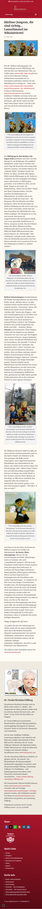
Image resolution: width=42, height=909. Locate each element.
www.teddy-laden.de (23, 73)
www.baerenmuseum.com (14, 93)
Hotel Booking (9, 884)
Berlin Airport (9, 882)
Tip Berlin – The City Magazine (15, 887)
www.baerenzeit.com (12, 652)
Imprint (7, 866)
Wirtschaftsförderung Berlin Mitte (16, 895)
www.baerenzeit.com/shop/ (19, 786)
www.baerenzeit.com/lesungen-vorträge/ (20, 791)
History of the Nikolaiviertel (14, 858)
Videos (7, 863)
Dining (7, 853)
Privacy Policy (9, 868)
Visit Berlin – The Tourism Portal (15, 889)
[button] (6, 827)
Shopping (8, 855)
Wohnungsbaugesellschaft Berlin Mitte (17, 892)
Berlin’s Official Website (13, 879)
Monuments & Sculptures (13, 861)
